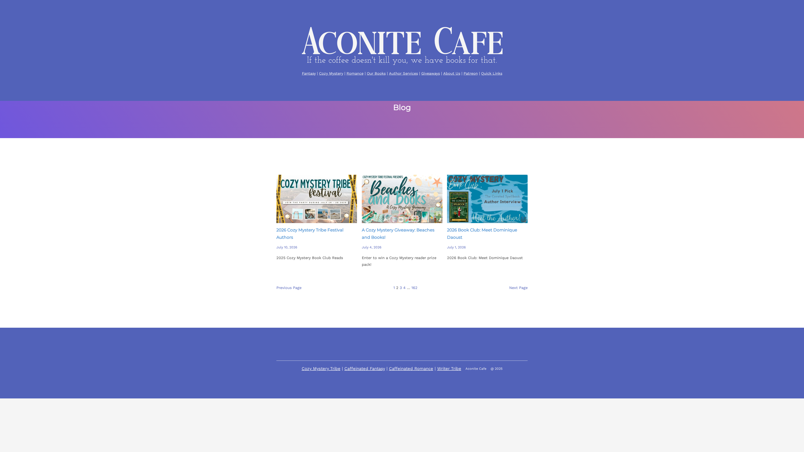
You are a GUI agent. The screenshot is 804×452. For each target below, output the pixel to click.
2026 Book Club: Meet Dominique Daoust (482, 233)
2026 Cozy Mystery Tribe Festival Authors (309, 233)
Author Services (403, 73)
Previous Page (289, 287)
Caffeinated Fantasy (364, 368)
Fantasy (309, 73)
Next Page (518, 287)
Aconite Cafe (475, 369)
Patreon (471, 73)
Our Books (376, 73)
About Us (451, 73)
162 (414, 287)
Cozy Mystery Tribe (321, 368)
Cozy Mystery (331, 73)
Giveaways (430, 73)
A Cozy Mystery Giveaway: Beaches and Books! (398, 233)
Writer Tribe (449, 368)
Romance (355, 73)
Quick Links (491, 73)
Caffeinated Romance (411, 368)
